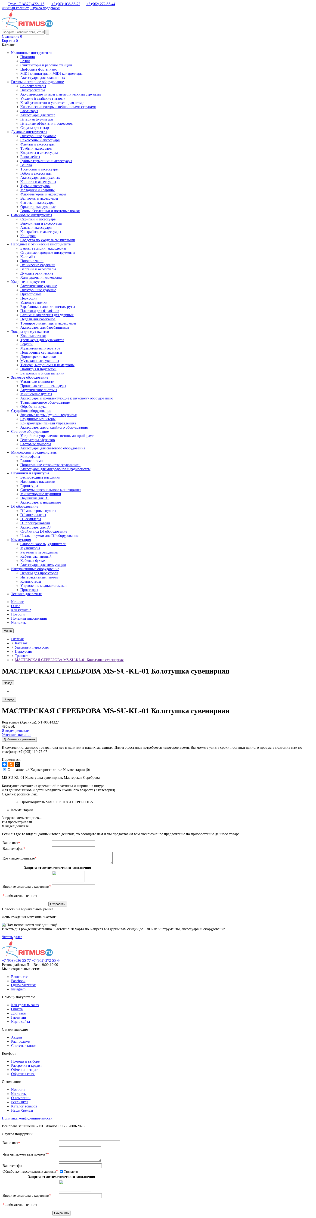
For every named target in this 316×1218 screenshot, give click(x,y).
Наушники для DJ (34, 498)
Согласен (71, 1172)
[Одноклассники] (11, 764)
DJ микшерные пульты (38, 511)
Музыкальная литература (40, 348)
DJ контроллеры (33, 515)
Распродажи (20, 1041)
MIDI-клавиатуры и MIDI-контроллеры (51, 73)
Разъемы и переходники (39, 552)
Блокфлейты (30, 157)
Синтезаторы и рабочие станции (46, 65)
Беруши (26, 344)
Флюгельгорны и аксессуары (43, 194)
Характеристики (43, 770)
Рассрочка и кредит (26, 1065)
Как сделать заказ (25, 1005)
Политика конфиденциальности (27, 1118)
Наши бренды (22, 1110)
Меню (8, 631)
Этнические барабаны (37, 265)
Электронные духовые (38, 136)
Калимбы (27, 257)
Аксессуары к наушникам (40, 502)
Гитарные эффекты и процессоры (46, 123)
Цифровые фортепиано (38, 69)
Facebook (18, 981)
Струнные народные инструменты (47, 252)
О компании (21, 1098)
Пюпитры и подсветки (38, 369)
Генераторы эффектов (37, 440)
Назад (8, 683)
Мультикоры (30, 548)
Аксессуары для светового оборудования (52, 448)
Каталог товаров (24, 1106)
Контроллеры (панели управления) (48, 423)
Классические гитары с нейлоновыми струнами (58, 107)
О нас (15, 606)
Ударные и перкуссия (28, 282)
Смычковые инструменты (31, 215)
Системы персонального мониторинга (50, 490)
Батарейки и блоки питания (42, 373)
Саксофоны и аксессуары (40, 140)
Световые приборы (35, 444)
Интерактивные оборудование (35, 569)
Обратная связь (23, 1074)
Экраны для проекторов (39, 573)
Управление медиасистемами (43, 585)
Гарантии (18, 1017)
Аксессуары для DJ (35, 527)
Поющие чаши (31, 261)
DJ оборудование (24, 506)
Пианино (27, 57)
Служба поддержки (45, 8)
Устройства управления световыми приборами (57, 436)
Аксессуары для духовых (40, 177)
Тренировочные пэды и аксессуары (48, 323)
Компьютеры (30, 581)
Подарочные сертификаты (41, 352)
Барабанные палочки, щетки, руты (47, 307)
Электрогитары (32, 90)
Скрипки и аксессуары (38, 219)
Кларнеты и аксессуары (39, 153)
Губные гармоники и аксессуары (46, 161)
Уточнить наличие (16, 735)
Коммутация (21, 540)
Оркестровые (30, 294)
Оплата (17, 1009)
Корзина (10, 41)
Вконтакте (19, 977)
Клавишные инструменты (31, 53)
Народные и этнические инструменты (41, 244)
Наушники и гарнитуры (30, 473)
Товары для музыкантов (30, 332)
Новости (18, 614)
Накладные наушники (37, 481)
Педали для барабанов (38, 319)
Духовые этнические (36, 273)
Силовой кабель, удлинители (43, 544)
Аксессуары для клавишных (42, 78)
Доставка (18, 1013)
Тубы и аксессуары (35, 186)
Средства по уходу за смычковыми (47, 240)
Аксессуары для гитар (37, 115)
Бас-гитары (29, 111)
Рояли (25, 61)
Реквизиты (19, 1102)
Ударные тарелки (33, 302)
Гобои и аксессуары (36, 173)
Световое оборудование (30, 431)
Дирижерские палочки (38, 357)
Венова (26, 165)
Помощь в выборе (25, 1061)
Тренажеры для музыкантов (42, 340)
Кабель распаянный (36, 556)
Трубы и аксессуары (36, 148)
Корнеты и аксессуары (38, 182)
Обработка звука (33, 406)
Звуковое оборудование (29, 377)
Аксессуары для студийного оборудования (54, 427)
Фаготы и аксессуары (37, 202)
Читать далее (12, 937)
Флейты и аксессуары (37, 144)
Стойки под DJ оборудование (43, 531)
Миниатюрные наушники (40, 494)
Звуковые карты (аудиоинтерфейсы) (48, 415)
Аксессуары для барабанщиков (44, 327)
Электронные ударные (38, 290)
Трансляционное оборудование (45, 402)
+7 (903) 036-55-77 (65, 4)
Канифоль (28, 236)
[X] (17, 764)
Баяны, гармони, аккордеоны (43, 248)
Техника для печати (26, 594)
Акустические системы (38, 390)
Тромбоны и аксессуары (39, 169)
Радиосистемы (31, 461)
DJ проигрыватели (35, 523)
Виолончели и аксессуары (41, 223)
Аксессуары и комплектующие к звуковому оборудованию (66, 398)
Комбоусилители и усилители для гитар (52, 103)
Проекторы (29, 590)
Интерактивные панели (39, 577)
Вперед (9, 699)
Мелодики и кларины (37, 190)
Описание (16, 770)
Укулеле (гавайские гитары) (42, 98)
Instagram (18, 989)
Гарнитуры (29, 486)
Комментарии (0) (76, 770)
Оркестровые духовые (38, 207)
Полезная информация (29, 618)
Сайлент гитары (33, 86)
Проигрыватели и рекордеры (43, 386)
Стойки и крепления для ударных (47, 315)
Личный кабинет (15, 8)
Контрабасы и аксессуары (40, 232)
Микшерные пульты (36, 394)
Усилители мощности (37, 381)
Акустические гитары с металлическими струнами (60, 94)
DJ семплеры (30, 519)
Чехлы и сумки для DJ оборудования (49, 536)
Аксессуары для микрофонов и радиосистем (55, 469)
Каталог (17, 602)
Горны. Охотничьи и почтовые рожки (50, 211)
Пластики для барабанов (39, 311)
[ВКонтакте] (4, 764)
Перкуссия (28, 298)
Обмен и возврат (24, 1070)
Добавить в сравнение (19, 739)
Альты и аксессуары (36, 227)
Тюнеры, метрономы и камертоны (47, 365)
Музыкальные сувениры (39, 361)
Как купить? (21, 610)
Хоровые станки (33, 336)
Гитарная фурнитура (36, 119)
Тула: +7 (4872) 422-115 (26, 4)
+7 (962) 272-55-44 (100, 4)
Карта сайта (20, 1021)
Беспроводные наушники (40, 477)
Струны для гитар (34, 128)
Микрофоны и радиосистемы (34, 452)
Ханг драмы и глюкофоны (41, 277)
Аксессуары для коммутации (43, 565)
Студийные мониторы (38, 419)
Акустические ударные (38, 286)
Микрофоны (30, 456)
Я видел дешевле (15, 731)
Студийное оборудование (31, 411)
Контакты (19, 622)
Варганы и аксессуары (38, 269)
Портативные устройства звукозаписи (50, 465)
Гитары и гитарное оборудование (37, 82)
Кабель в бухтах (33, 561)
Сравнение (12, 36)
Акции (16, 1037)
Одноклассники (23, 985)
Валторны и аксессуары (39, 198)
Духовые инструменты (29, 132)
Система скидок (24, 1046)
